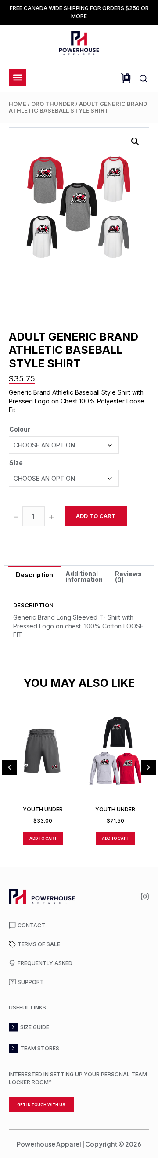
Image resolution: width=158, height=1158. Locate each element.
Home (17, 103)
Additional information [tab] (84, 576)
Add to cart (96, 515)
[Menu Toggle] (17, 77)
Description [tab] (34, 574)
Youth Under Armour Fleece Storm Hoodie (115, 809)
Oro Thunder (52, 103)
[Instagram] (144, 896)
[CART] (126, 78)
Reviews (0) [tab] (128, 577)
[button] (135, 141)
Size (16, 462)
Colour (19, 429)
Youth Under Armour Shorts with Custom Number (43, 809)
